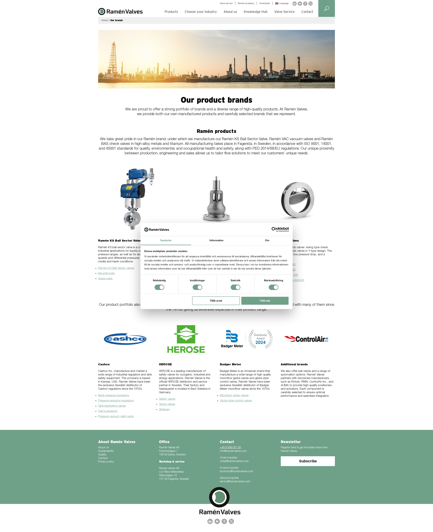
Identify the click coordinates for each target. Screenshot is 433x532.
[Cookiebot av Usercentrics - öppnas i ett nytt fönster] (274, 229)
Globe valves (167, 404)
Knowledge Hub (255, 12)
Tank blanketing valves (112, 406)
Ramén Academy (246, 3)
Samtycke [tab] (166, 240)
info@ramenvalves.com (233, 451)
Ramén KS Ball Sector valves (116, 268)
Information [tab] (216, 240)
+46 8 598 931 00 (230, 447)
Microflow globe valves (234, 395)
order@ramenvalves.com (234, 461)
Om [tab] (267, 240)
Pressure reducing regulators (116, 400)
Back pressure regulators (113, 395)
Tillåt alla (265, 300)
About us (230, 12)
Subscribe (308, 461)
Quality (102, 455)
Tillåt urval (216, 300)
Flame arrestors (107, 411)
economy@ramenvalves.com (236, 471)
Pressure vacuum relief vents (116, 416)
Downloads (264, 3)
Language (284, 3)
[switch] (197, 287)
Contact (307, 12)
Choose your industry (201, 12)
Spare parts (105, 278)
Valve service (226, 3)
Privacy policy (106, 462)
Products (171, 12)
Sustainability (106, 451)
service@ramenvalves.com (235, 481)
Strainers (164, 409)
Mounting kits (106, 273)
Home (104, 20)
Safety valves (167, 399)
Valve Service (284, 12)
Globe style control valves (236, 400)
